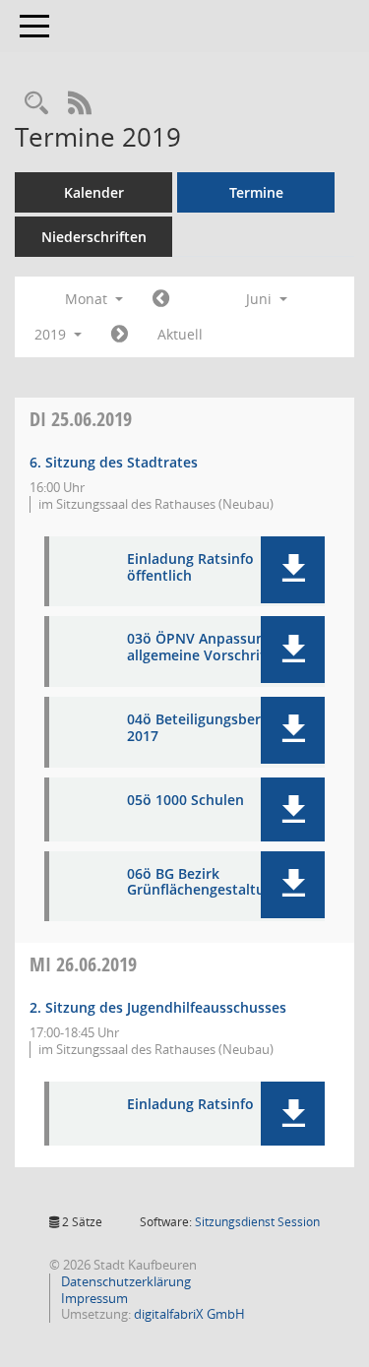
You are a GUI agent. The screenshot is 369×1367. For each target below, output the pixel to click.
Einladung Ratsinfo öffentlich (190, 568)
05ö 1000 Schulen (185, 800)
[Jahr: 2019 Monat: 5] (161, 299)
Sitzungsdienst (257, 1221)
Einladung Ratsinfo (190, 1104)
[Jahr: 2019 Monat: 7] (119, 334)
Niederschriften (94, 236)
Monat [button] (88, 298)
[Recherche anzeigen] (36, 104)
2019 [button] (52, 334)
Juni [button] (261, 298)
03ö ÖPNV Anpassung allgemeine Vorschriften (207, 647)
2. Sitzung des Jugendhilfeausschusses (158, 1007)
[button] (293, 569)
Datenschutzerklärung (124, 1281)
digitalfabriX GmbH (189, 1314)
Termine (256, 192)
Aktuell (180, 334)
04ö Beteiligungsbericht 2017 (206, 728)
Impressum (93, 1298)
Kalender (94, 192)
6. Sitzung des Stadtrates (114, 462)
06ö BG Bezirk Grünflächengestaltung (204, 883)
